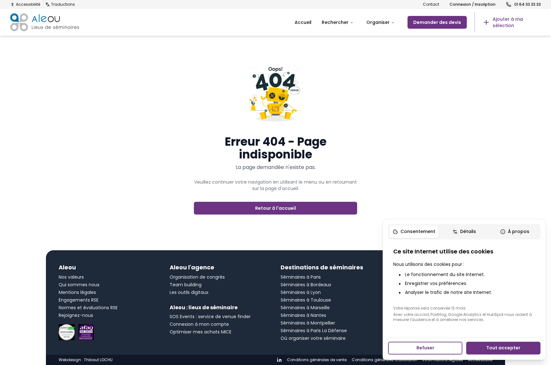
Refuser (425, 348)
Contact (431, 4)
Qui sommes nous (79, 284)
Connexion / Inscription (473, 4)
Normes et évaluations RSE (88, 307)
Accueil (303, 22)
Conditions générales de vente (317, 359)
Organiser (378, 22)
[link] (507, 22)
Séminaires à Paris (301, 277)
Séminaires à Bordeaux (306, 284)
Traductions (63, 4)
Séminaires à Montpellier (308, 323)
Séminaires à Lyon (301, 292)
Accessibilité (28, 4)
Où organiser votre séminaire (313, 338)
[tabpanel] (464, 284)
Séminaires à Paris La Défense (314, 330)
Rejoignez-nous (76, 315)
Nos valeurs (71, 277)
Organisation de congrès (197, 277)
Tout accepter (503, 348)
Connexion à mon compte (199, 324)
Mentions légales (77, 292)
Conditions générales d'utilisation (384, 359)
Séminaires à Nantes (303, 315)
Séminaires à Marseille (305, 307)
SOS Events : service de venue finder (210, 316)
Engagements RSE (79, 300)
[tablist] (464, 231)
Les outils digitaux (189, 292)
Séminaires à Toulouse (306, 300)
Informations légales (442, 359)
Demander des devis (437, 22)
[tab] (413, 231)
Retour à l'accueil (275, 208)
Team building (186, 284)
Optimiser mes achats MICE (200, 332)
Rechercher (335, 22)
